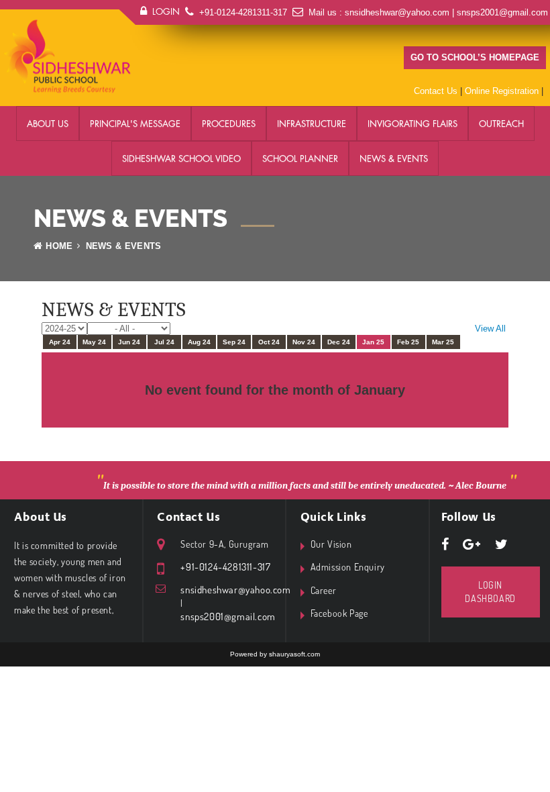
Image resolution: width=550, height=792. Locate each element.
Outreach (501, 123)
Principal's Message (135, 123)
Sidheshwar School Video (181, 158)
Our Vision (331, 544)
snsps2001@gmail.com (502, 12)
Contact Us (435, 91)
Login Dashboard (490, 591)
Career (324, 590)
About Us (47, 123)
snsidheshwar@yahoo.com (397, 12)
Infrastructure (311, 123)
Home (59, 246)
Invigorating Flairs (412, 123)
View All (490, 329)
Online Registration (502, 91)
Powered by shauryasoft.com (275, 654)
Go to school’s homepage (474, 57)
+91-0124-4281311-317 (243, 12)
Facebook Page (339, 613)
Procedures (229, 123)
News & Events (394, 158)
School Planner (300, 158)
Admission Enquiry (348, 567)
